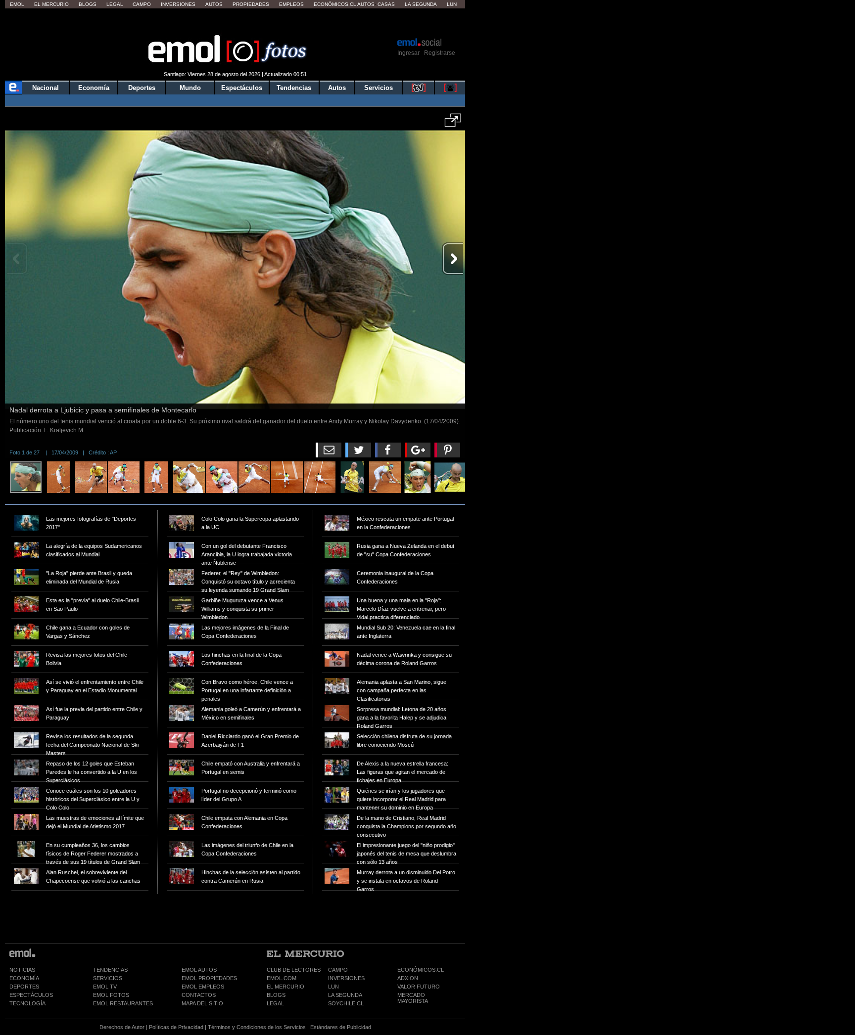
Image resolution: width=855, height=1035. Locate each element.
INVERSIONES (346, 978)
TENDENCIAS (110, 970)
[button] (453, 123)
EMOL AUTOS (199, 970)
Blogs (87, 4)
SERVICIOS (107, 978)
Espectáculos (241, 87)
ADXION (407, 978)
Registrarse (439, 52)
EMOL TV (105, 987)
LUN (333, 987)
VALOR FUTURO (418, 987)
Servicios (378, 87)
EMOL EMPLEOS (203, 987)
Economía (93, 87)
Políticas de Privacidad (176, 1027)
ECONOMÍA (24, 978)
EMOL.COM (281, 978)
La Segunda (421, 4)
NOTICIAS (22, 970)
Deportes (141, 87)
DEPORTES (24, 987)
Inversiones (178, 4)
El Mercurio (51, 4)
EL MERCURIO (285, 987)
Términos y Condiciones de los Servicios (257, 1027)
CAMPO (338, 970)
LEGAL (275, 1003)
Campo (142, 4)
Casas (386, 4)
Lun (452, 4)
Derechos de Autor (121, 1027)
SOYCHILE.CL (346, 1003)
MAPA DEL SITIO (202, 1003)
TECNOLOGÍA (27, 1003)
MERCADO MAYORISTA (412, 998)
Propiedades (251, 4)
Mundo (190, 87)
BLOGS (276, 995)
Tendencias (294, 87)
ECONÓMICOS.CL (420, 970)
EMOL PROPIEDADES (209, 978)
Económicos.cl (335, 4)
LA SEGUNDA (345, 995)
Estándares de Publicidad (340, 1027)
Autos (214, 4)
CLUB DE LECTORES (294, 970)
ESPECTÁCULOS (31, 995)
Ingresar (408, 52)
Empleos (291, 4)
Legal (114, 4)
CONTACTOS (199, 995)
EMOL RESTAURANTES (123, 1003)
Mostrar (235, 22)
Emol (17, 4)
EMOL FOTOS (111, 995)
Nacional (45, 87)
